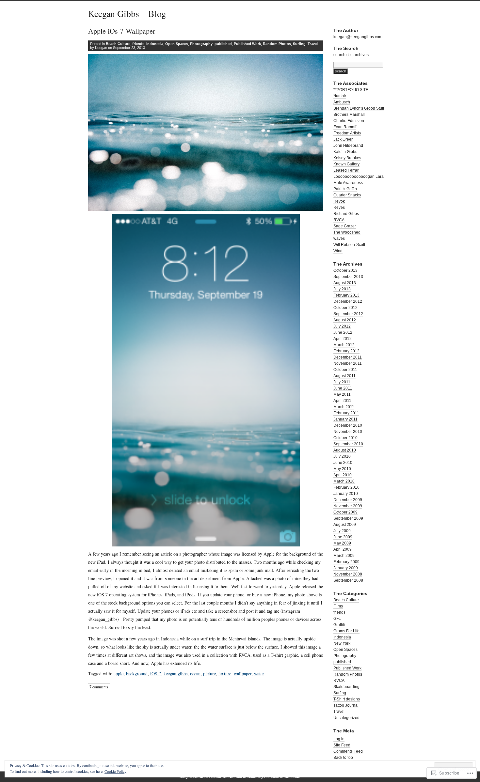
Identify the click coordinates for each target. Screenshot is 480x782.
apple (118, 673)
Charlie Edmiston (348, 120)
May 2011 (342, 394)
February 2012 (346, 351)
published (223, 44)
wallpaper (242, 673)
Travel (313, 44)
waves (339, 238)
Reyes (339, 207)
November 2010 (347, 431)
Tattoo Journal (346, 705)
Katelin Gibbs (345, 151)
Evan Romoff (344, 127)
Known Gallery (346, 164)
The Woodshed (346, 232)
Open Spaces (176, 44)
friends (138, 44)
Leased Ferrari (346, 170)
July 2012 (342, 326)
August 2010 (344, 450)
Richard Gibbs (346, 213)
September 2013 (348, 276)
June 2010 (342, 462)
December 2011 (347, 357)
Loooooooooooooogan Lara (358, 176)
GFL (337, 618)
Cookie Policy (115, 771)
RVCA (338, 220)
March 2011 (343, 407)
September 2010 (348, 444)
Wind (338, 251)
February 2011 (346, 413)
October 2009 (345, 512)
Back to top (343, 757)
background (137, 673)
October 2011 (345, 369)
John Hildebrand (348, 145)
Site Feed (341, 745)
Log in (338, 739)
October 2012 (345, 307)
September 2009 (348, 518)
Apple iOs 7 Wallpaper (121, 31)
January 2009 (345, 568)
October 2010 (345, 438)
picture (209, 673)
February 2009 (346, 562)
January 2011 (345, 419)
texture (224, 673)
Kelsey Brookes (347, 158)
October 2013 (345, 270)
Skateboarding (346, 686)
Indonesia (154, 44)
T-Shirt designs (346, 699)
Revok (339, 201)
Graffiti (339, 624)
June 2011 (342, 388)
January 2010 (345, 493)
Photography (201, 44)
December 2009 (347, 500)
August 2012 (344, 320)
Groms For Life (346, 631)
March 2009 (344, 555)
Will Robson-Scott (349, 244)
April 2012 (342, 338)
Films (338, 606)
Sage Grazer (344, 226)
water (259, 673)
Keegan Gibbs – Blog (127, 13)
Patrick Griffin (345, 189)
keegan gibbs (175, 673)
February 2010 (346, 487)
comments (98, 687)
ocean (195, 673)
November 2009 (347, 506)
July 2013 (342, 289)
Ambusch (341, 102)
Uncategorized (346, 717)
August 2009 (344, 524)
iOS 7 (155, 673)
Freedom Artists (347, 133)
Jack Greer (343, 139)
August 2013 (344, 283)
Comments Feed (348, 751)
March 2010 (344, 481)
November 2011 (347, 363)
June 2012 (342, 332)
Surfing (299, 44)
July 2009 (342, 531)
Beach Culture (118, 44)
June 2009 (342, 537)
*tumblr (339, 96)
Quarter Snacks (347, 195)
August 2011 (344, 376)
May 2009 (342, 543)
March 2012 (344, 345)
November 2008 (347, 574)
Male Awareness (348, 182)
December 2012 (347, 301)
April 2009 (342, 549)
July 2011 (341, 382)
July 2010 (342, 456)
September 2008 (348, 580)
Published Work (247, 44)
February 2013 (346, 295)
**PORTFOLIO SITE (350, 89)
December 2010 (347, 425)
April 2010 (342, 475)
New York (341, 643)
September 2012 (348, 314)
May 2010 (342, 469)
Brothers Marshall (349, 114)
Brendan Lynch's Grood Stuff (358, 108)
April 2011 (342, 400)
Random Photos (277, 44)
